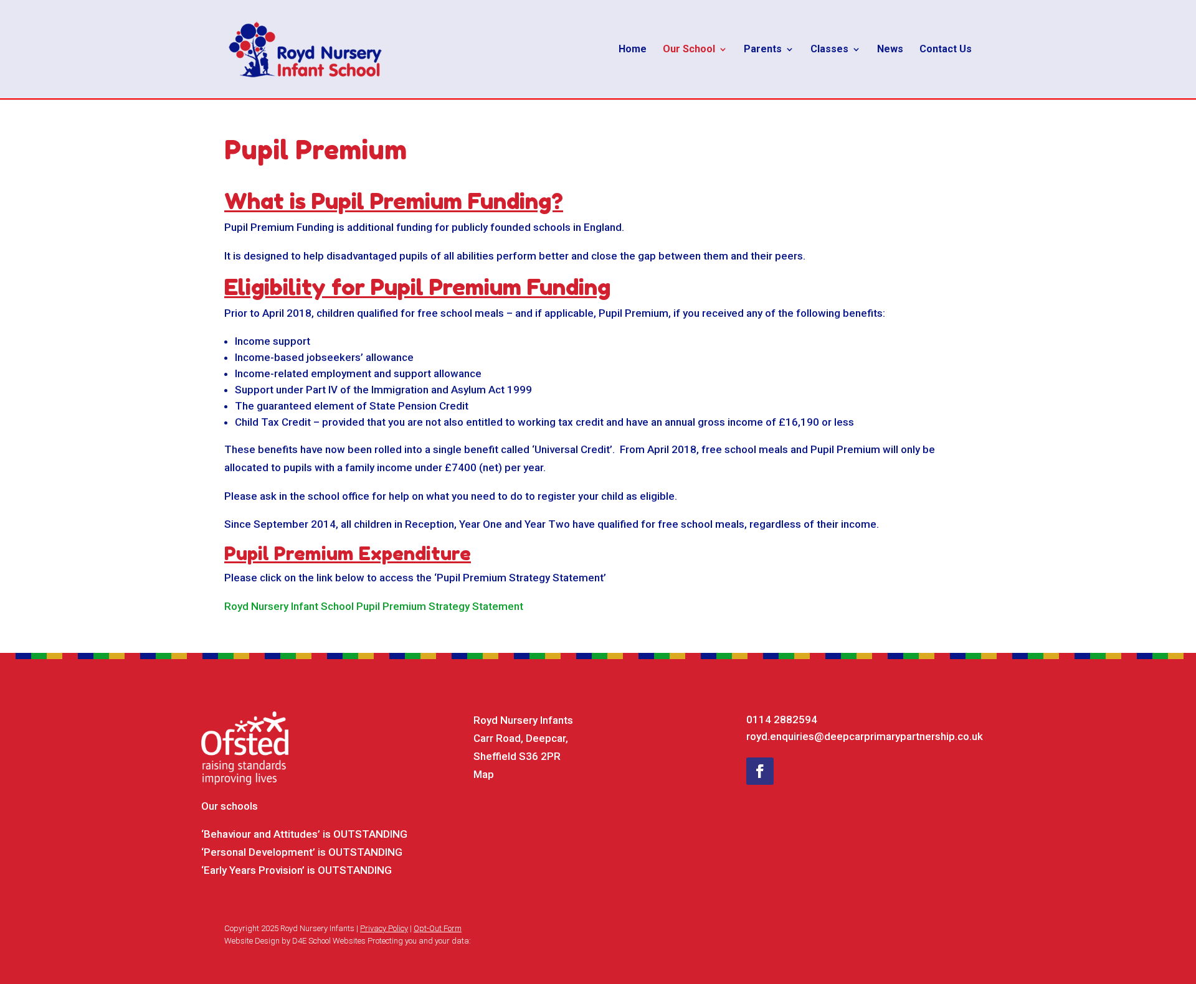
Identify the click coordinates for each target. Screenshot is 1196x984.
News (890, 50)
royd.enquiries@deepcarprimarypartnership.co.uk (864, 736)
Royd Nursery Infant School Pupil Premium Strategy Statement (373, 606)
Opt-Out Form (438, 928)
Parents (763, 50)
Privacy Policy (384, 928)
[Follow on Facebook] (760, 771)
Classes (829, 50)
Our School (689, 50)
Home (633, 50)
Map (483, 774)
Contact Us (945, 50)
